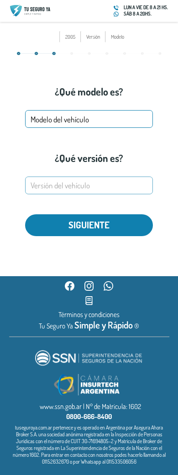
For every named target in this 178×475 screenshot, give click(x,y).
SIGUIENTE (89, 225)
